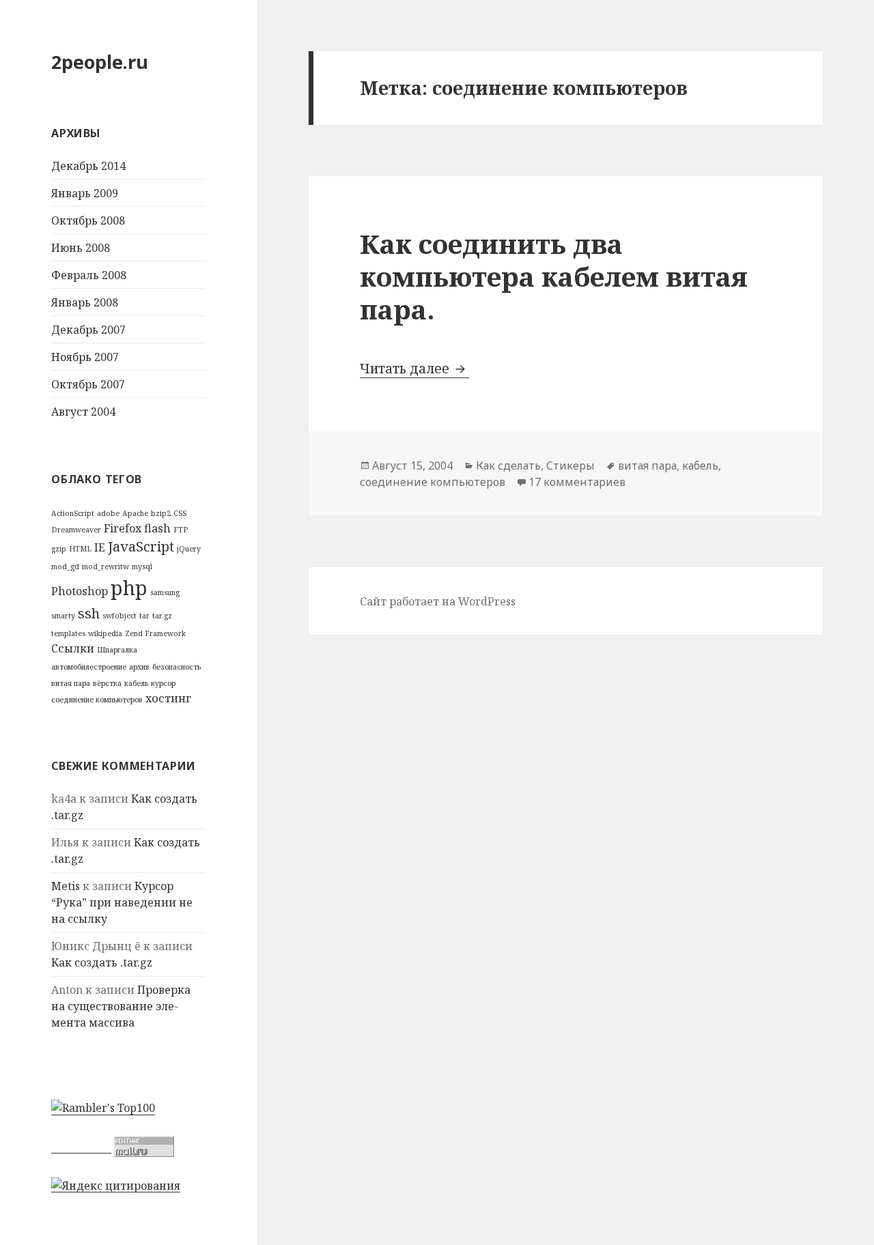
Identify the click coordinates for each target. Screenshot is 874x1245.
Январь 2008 (84, 302)
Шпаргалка (117, 650)
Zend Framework (155, 633)
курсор (163, 683)
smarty (63, 615)
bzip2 (161, 513)
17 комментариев (576, 481)
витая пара (70, 683)
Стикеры (570, 465)
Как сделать (508, 465)
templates (68, 633)
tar (144, 615)
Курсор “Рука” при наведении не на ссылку (122, 902)
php (129, 587)
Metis (65, 885)
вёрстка (107, 683)
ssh (89, 613)
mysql (142, 566)
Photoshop (79, 591)
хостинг (168, 698)
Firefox (122, 528)
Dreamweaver (76, 529)
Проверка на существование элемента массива (121, 1006)
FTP (180, 529)
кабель (136, 683)
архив (139, 667)
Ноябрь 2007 (85, 356)
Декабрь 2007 (88, 329)
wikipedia (105, 633)
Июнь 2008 (80, 247)
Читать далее (414, 368)
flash (157, 528)
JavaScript (141, 546)
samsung (165, 592)
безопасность (176, 667)
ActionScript (72, 513)
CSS (179, 513)
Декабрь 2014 (88, 165)
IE (99, 547)
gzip (58, 549)
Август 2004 (83, 411)
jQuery (189, 549)
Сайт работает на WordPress (438, 601)
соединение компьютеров (97, 699)
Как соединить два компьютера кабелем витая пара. (554, 276)
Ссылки (72, 648)
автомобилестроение (88, 667)
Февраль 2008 (88, 275)
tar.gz (162, 615)
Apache (135, 513)
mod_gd (65, 566)
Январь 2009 (84, 193)
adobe (108, 513)
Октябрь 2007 (88, 384)
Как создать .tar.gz (101, 962)
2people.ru (99, 61)
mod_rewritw (105, 566)
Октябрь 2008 (88, 220)
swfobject (119, 615)
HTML (80, 549)
